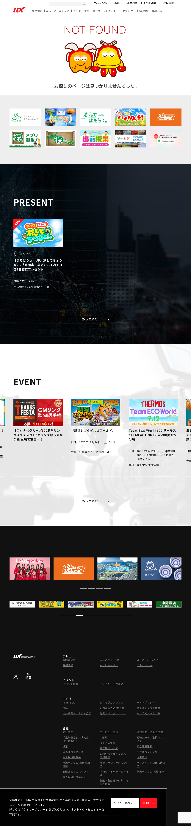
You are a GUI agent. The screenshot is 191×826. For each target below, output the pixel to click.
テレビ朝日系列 (109, 732)
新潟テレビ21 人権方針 (150, 771)
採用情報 (168, 3)
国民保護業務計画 (73, 751)
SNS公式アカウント (148, 713)
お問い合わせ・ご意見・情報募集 (114, 755)
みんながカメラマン (111, 702)
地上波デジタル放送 (148, 708)
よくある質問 (107, 743)
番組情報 (37, 10)
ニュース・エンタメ (58, 10)
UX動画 (143, 10)
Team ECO (100, 3)
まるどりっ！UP (109, 660)
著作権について (109, 748)
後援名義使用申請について (114, 764)
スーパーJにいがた (148, 660)
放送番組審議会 (72, 757)
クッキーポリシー (125, 803)
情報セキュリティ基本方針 (114, 773)
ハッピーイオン (109, 665)
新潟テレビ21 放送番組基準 (76, 764)
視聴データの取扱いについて (151, 739)
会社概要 (68, 732)
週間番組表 (69, 660)
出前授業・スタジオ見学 (141, 3)
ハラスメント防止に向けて (151, 764)
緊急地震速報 (144, 746)
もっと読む (90, 319)
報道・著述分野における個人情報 (114, 782)
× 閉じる (149, 803)
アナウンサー (128, 10)
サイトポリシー (146, 702)
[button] (107, 588)
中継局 (104, 737)
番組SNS (157, 10)
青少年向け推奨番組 (74, 777)
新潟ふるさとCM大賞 (112, 708)
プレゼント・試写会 (111, 684)
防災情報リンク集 (147, 751)
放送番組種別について (76, 771)
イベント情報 (81, 10)
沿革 (65, 746)
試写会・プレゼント (104, 10)
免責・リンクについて (113, 713)
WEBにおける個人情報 (150, 732)
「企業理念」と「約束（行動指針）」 (76, 739)
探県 (117, 3)
